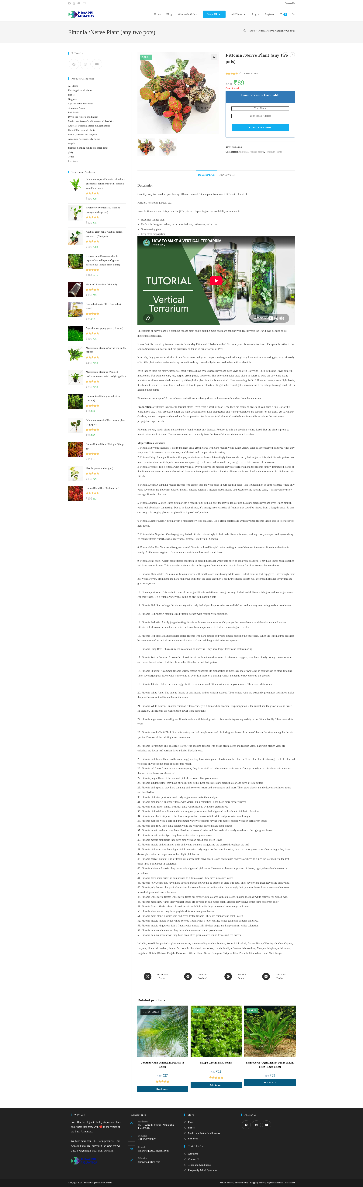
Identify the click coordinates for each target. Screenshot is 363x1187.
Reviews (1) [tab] (227, 175)
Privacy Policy (241, 1182)
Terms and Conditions (199, 1164)
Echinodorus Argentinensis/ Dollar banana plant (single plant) (270, 1064)
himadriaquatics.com (149, 1162)
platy (70, 152)
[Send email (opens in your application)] (84, 3)
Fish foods (73, 112)
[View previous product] (285, 54)
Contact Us (290, 3)
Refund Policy (226, 1182)
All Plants (243, 151)
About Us (193, 1153)
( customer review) (249, 73)
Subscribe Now (260, 127)
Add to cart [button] (216, 1085)
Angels (71, 143)
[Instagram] (85, 64)
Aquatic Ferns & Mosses (80, 103)
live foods (73, 161)
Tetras (71, 156)
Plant (190, 1122)
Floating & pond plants (80, 90)
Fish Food (193, 1138)
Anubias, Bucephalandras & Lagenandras (89, 125)
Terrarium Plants (273, 151)
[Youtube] (97, 64)
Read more (162, 1089)
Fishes (71, 94)
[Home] (245, 30)
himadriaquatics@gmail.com (153, 1150)
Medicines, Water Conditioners (204, 1133)
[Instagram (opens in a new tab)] (74, 3)
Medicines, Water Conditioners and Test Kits (91, 121)
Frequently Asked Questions (202, 1170)
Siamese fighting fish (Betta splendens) (88, 147)
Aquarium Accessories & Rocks (84, 138)
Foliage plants (257, 151)
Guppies (72, 99)
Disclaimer (290, 1182)
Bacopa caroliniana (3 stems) (216, 1062)
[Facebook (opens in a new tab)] (70, 3)
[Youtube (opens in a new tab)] (79, 3)
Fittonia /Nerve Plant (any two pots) (276, 30)
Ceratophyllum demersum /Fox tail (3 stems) (162, 1064)
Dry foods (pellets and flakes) (83, 116)
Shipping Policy (257, 1182)
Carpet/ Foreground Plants (81, 130)
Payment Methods (275, 1182)
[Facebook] (74, 64)
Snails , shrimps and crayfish (82, 134)
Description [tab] (206, 175)
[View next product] (292, 54)
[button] (214, 57)
